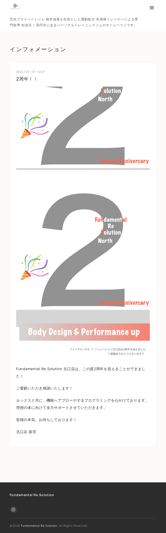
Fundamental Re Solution (32, 495)
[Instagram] (13, 509)
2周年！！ (27, 79)
